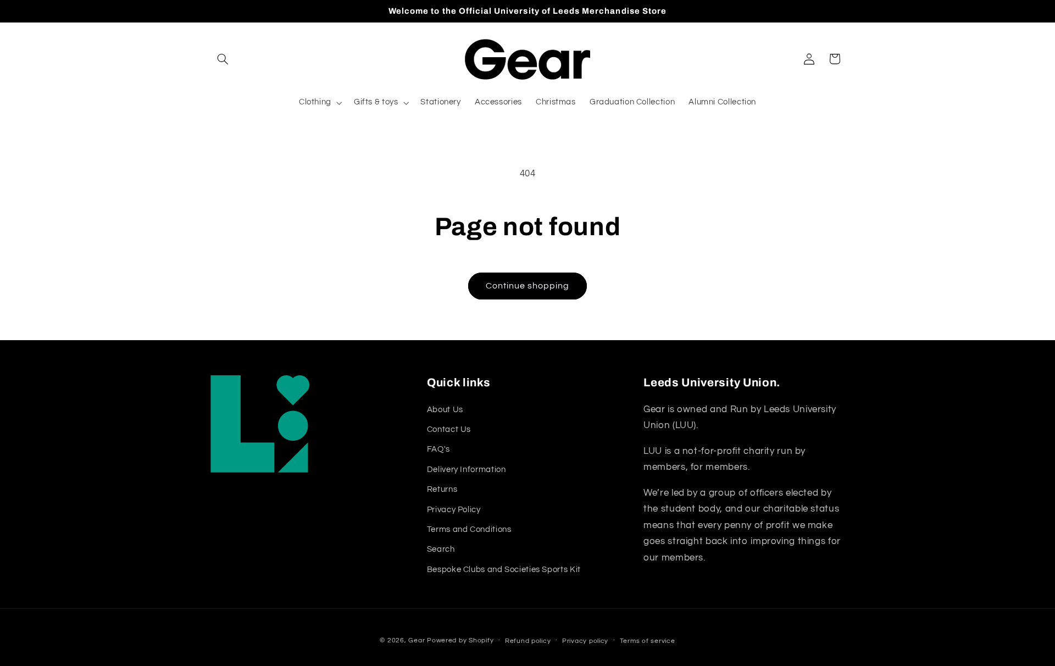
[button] (223, 58)
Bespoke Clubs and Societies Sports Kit (504, 569)
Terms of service (647, 640)
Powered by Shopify (460, 640)
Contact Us (449, 429)
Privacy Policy (454, 509)
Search (441, 549)
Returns (442, 489)
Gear (416, 640)
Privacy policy (585, 640)
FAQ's (438, 449)
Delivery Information (466, 469)
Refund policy (528, 640)
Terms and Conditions (469, 529)
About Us (445, 409)
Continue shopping (528, 285)
